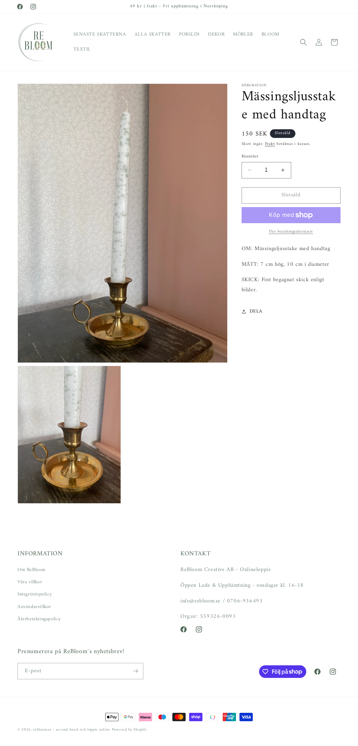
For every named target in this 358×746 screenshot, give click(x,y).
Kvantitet (250, 156)
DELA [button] (256, 311)
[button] (303, 42)
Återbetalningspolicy (39, 619)
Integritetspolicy (34, 594)
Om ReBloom (31, 569)
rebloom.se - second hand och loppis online (71, 729)
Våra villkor (29, 582)
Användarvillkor (34, 606)
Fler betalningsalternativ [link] (291, 232)
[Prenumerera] (135, 671)
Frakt (270, 144)
